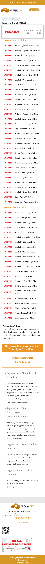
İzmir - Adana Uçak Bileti (24, 148)
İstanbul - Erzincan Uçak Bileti (26, 104)
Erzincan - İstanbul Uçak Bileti (26, 114)
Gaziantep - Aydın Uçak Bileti (26, 202)
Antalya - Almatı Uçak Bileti (26, 286)
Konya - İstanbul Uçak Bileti (26, 153)
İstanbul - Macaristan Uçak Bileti (27, 257)
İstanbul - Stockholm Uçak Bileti (27, 266)
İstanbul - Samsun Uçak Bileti (26, 85)
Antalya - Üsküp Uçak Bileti (25, 298)
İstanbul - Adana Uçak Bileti (25, 60)
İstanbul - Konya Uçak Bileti (26, 119)
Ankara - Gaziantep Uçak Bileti (27, 133)
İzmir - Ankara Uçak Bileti (25, 109)
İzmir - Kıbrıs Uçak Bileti (24, 173)
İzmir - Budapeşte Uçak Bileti (26, 271)
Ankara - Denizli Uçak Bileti (26, 182)
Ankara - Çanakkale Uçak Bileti (27, 46)
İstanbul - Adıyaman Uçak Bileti (27, 143)
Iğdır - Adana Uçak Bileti (24, 197)
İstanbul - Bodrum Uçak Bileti (26, 75)
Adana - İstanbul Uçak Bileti (26, 55)
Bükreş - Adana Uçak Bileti (25, 308)
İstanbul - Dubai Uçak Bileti (25, 222)
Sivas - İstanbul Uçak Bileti (25, 168)
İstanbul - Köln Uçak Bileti (25, 242)
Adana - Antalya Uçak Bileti (25, 124)
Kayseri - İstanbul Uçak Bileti (26, 90)
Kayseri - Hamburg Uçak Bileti (27, 303)
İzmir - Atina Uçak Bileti (24, 318)
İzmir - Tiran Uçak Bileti (24, 276)
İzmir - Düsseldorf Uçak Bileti (26, 227)
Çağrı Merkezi (34, 10)
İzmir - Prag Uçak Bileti (24, 177)
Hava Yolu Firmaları (10, 19)
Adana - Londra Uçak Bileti (25, 313)
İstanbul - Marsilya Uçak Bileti (26, 262)
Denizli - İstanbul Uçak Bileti (26, 158)
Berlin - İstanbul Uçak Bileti (25, 213)
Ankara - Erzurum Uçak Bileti (26, 163)
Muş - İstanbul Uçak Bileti (25, 129)
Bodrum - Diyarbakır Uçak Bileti (27, 51)
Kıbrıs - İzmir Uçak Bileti (24, 232)
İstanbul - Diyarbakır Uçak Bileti (27, 70)
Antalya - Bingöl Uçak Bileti (26, 187)
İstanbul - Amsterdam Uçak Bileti (27, 237)
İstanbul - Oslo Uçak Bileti (25, 252)
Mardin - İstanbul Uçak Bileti (26, 99)
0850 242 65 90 (22, 361)
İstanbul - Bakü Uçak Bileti (25, 247)
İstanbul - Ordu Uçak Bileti (25, 80)
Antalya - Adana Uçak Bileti (25, 94)
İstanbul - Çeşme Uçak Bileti (26, 192)
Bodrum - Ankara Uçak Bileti (26, 138)
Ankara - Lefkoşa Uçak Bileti (26, 281)
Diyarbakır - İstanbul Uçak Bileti (27, 65)
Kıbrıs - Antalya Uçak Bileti (25, 218)
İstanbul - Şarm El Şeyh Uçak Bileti (26, 292)
